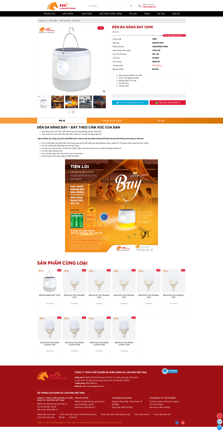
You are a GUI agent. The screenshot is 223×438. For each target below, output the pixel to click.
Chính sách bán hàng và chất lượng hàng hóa (78, 414)
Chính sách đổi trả (142, 414)
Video (147, 14)
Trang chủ (49, 14)
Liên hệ (176, 14)
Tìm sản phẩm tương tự (173, 35)
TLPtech (118, 423)
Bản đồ (62, 417)
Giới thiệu (87, 14)
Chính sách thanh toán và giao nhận (115, 414)
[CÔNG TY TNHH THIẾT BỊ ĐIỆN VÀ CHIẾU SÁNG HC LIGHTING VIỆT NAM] (61, 6)
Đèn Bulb (76, 21)
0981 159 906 (126, 407)
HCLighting (156, 65)
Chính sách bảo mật (162, 414)
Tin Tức (161, 14)
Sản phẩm (68, 14)
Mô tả (62, 120)
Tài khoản (73, 417)
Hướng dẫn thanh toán (46, 414)
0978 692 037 (89, 407)
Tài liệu (133, 14)
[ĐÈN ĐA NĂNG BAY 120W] (104, 91)
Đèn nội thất (65, 21)
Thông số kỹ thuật (111, 120)
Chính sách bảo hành (45, 417)
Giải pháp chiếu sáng (110, 14)
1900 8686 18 (51, 409)
